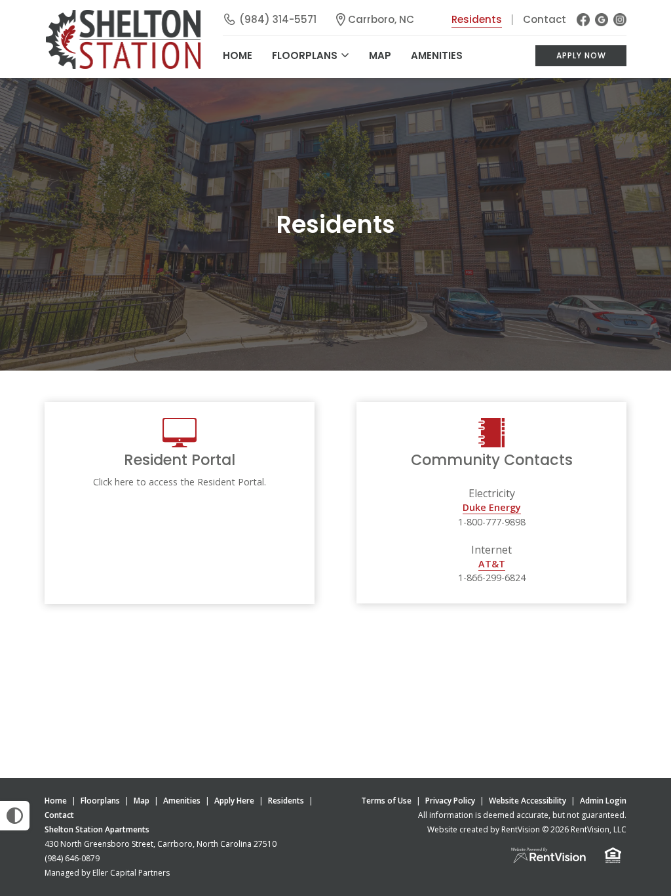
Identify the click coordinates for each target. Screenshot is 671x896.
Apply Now (581, 55)
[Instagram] (619, 19)
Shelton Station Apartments (97, 829)
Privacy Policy (450, 800)
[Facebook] (583, 19)
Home (56, 800)
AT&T (491, 564)
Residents (476, 19)
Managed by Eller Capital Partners (107, 872)
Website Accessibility (527, 800)
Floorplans (100, 800)
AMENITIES (437, 55)
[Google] (601, 19)
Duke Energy (492, 507)
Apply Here (234, 800)
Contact (544, 19)
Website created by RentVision (483, 829)
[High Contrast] (14, 815)
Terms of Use (386, 800)
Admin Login (603, 800)
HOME (237, 55)
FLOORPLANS (304, 55)
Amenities (182, 800)
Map (380, 55)
